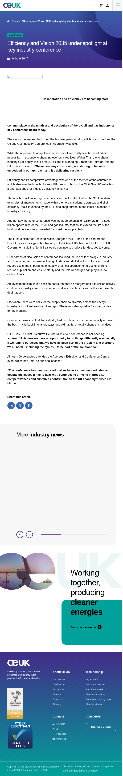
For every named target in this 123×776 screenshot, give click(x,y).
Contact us (58, 699)
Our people (58, 689)
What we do (59, 684)
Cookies (95, 766)
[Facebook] (29, 405)
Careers (57, 694)
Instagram (61, 739)
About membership (95, 689)
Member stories (94, 704)
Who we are (59, 679)
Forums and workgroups (98, 699)
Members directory (95, 694)
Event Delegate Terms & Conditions (80, 770)
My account (92, 679)
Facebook (61, 734)
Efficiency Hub (62, 184)
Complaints (107, 766)
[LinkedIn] (11, 405)
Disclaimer (68, 766)
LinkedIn (60, 724)
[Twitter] (20, 405)
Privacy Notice (82, 766)
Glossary (57, 704)
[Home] (9, 21)
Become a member (95, 684)
